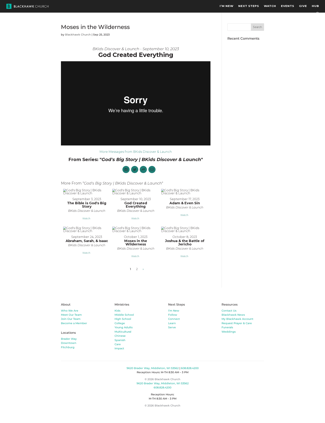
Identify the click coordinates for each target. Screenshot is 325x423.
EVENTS (287, 6)
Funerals (227, 327)
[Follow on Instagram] (232, 342)
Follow (172, 314)
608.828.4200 (190, 368)
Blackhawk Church (78, 34)
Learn (172, 323)
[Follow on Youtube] (240, 342)
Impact (119, 348)
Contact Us (229, 310)
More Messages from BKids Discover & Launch (135, 152)
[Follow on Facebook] (225, 342)
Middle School (124, 314)
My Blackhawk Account (237, 319)
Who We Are (69, 310)
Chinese (120, 335)
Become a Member (74, 323)
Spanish (120, 340)
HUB (315, 6)
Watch (86, 218)
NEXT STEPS (248, 6)
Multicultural (123, 331)
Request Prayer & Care (237, 323)
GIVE (303, 6)
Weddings (229, 331)
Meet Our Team (71, 314)
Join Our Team (70, 319)
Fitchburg (67, 347)
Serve (172, 327)
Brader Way (69, 339)
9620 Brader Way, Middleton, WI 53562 (153, 368)
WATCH (270, 6)
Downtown (68, 343)
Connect (174, 319)
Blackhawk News (233, 314)
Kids (117, 310)
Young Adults (124, 327)
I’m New (173, 310)
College (120, 323)
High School (123, 319)
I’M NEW (226, 6)
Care (118, 344)
